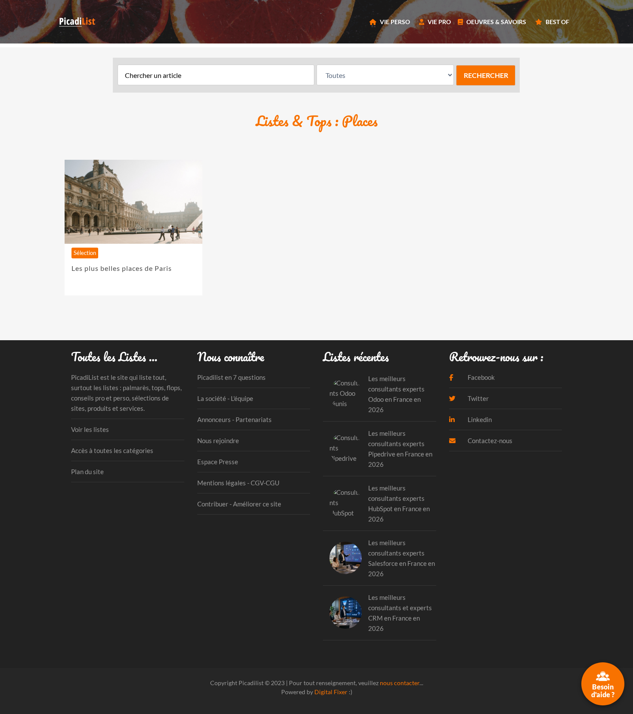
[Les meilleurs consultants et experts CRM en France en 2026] (345, 612)
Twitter (477, 398)
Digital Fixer (331, 691)
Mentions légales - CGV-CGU (238, 483)
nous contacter (399, 682)
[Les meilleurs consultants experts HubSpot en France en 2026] (345, 503)
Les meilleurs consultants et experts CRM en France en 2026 (400, 612)
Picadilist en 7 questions (231, 377)
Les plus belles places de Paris (121, 268)
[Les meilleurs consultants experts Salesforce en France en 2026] (345, 558)
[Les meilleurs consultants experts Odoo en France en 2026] (345, 394)
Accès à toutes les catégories (112, 450)
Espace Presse (217, 462)
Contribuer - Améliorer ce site (239, 504)
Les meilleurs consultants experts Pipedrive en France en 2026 (400, 448)
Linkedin (479, 419)
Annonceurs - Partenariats (234, 419)
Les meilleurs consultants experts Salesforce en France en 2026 (401, 558)
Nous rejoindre (218, 440)
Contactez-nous (489, 440)
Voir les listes (90, 429)
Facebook (480, 377)
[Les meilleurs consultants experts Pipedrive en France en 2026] (345, 448)
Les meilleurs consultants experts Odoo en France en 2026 (396, 394)
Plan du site (87, 471)
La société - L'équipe (225, 398)
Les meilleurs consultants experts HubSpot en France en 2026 (399, 503)
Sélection (85, 252)
